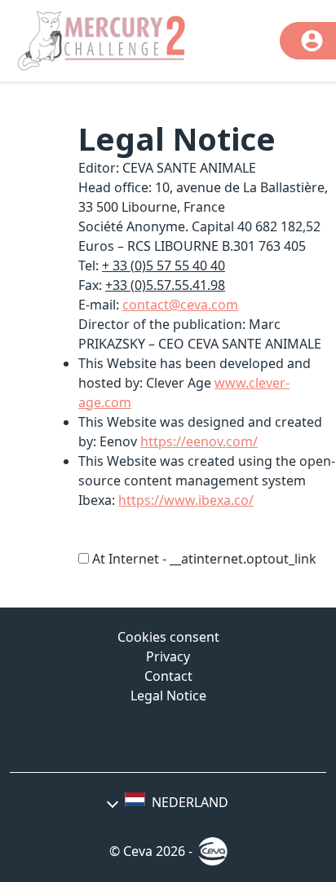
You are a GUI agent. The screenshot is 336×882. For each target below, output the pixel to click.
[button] (168, 802)
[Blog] (168, 739)
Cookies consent (168, 637)
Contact (168, 676)
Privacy (168, 656)
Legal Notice (168, 695)
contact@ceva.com (180, 305)
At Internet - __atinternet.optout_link (204, 559)
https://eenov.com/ (199, 441)
